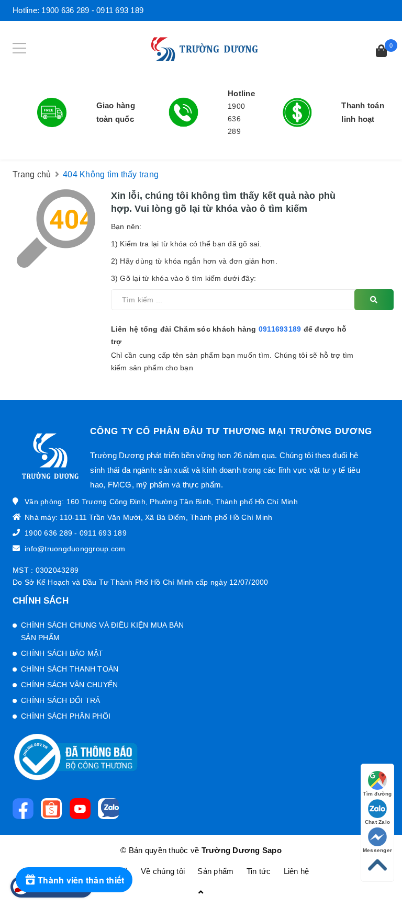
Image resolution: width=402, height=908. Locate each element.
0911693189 (280, 329)
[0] (381, 52)
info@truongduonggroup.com (75, 548)
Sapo (272, 850)
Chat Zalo (377, 822)
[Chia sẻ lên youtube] (83, 808)
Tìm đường (377, 794)
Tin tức (259, 871)
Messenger (377, 850)
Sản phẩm (215, 871)
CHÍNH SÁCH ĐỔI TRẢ (60, 700)
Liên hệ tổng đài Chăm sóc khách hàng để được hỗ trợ (229, 335)
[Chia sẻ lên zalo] (111, 808)
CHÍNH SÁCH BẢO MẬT (62, 653)
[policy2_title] (183, 112)
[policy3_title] (297, 112)
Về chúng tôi (163, 871)
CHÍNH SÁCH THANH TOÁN (69, 669)
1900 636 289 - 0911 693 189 (92, 10)
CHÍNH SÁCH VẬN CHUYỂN (69, 684)
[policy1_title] (51, 112)
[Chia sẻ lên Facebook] (26, 808)
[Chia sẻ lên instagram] (54, 808)
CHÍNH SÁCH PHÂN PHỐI (65, 716)
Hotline (241, 93)
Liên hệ (296, 871)
